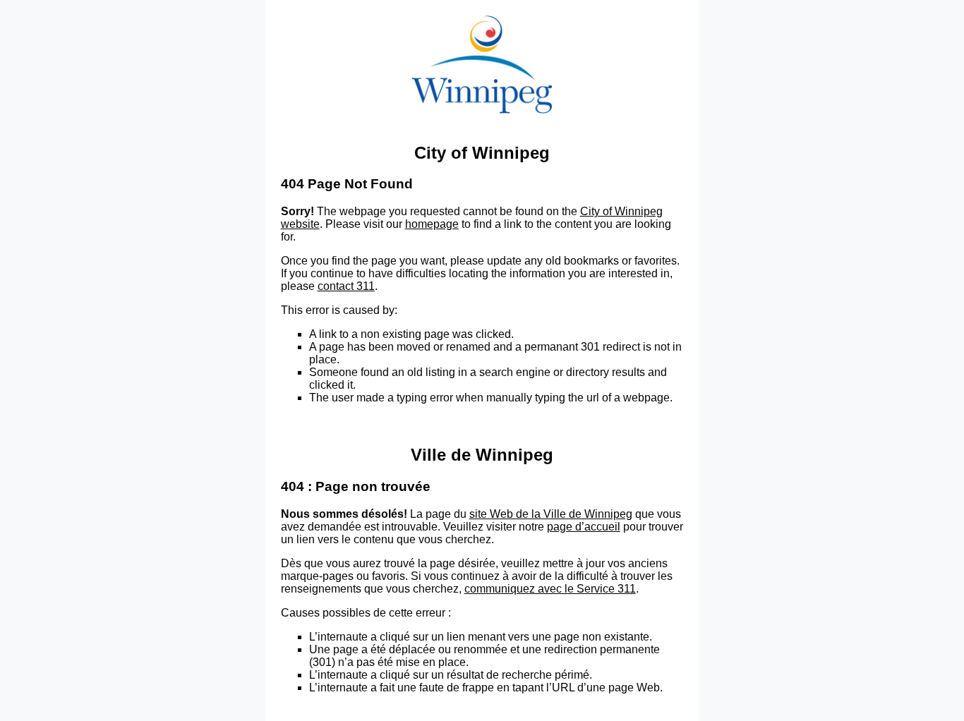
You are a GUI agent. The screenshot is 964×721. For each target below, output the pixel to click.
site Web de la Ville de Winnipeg (550, 514)
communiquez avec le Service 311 (550, 589)
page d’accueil (583, 527)
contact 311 (346, 286)
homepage (432, 224)
